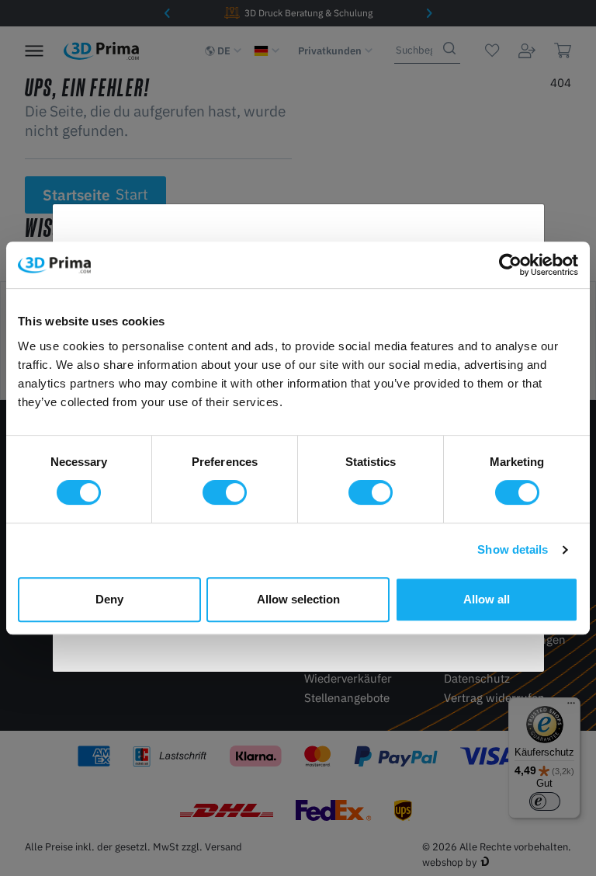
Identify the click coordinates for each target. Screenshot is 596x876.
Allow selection (298, 599)
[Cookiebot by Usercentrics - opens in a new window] (510, 264)
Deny (109, 599)
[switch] (225, 492)
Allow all (486, 599)
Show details (512, 549)
